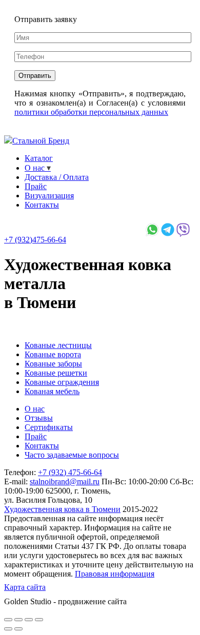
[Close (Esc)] (8, 619)
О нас (35, 167)
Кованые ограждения (62, 382)
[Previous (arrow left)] (8, 628)
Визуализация (49, 195)
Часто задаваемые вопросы (72, 454)
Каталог (39, 158)
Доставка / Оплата (57, 177)
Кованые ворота (53, 354)
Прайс (36, 186)
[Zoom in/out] (39, 619)
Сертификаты (49, 427)
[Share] (18, 619)
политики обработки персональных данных (91, 112)
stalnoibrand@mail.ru (64, 481)
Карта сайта (25, 587)
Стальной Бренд (40, 140)
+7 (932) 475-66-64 (70, 472)
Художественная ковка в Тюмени (62, 509)
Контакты (42, 204)
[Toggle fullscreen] (29, 619)
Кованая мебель (52, 391)
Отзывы (39, 418)
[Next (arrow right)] (18, 628)
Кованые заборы (53, 363)
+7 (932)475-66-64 (35, 239)
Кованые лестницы (58, 345)
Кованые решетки (56, 372)
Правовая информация (114, 573)
